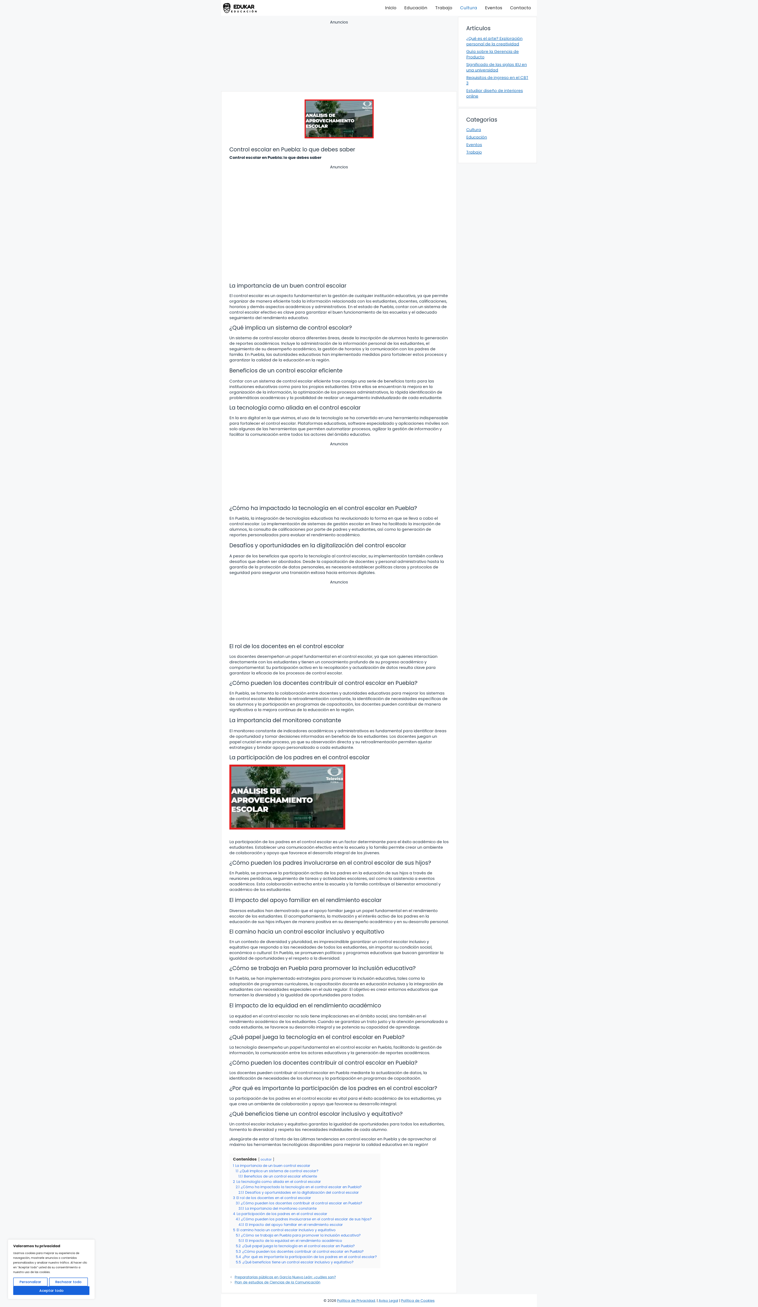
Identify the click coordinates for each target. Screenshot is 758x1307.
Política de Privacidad (356, 1300)
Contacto (520, 8)
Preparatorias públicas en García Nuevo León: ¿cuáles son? (285, 1277)
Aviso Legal (388, 1300)
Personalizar (30, 1281)
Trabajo (443, 8)
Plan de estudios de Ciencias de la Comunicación (277, 1282)
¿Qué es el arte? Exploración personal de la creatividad (494, 41)
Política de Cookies (418, 1300)
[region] (51, 1269)
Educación (415, 8)
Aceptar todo (51, 1290)
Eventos (493, 8)
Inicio (390, 8)
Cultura (468, 8)
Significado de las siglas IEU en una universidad (496, 67)
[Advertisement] (339, 56)
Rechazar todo (68, 1281)
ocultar (266, 1159)
